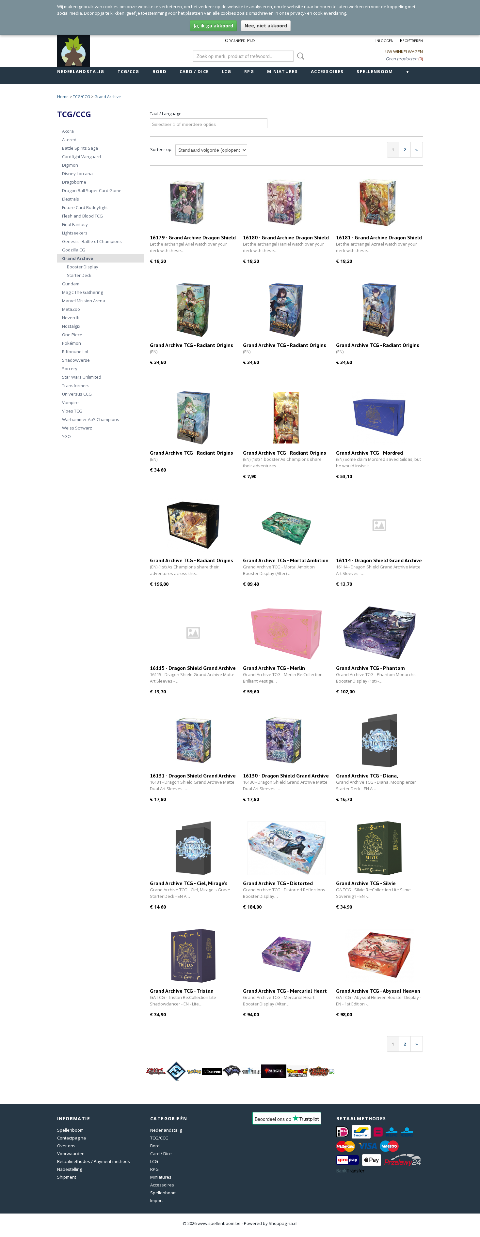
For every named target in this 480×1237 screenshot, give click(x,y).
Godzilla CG (73, 250)
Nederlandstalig (80, 71)
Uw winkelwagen (404, 51)
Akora (68, 131)
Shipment (66, 1177)
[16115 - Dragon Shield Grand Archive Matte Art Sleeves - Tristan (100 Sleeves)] (193, 633)
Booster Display (82, 267)
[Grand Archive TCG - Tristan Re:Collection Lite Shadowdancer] (193, 956)
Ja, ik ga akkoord (213, 26)
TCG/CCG (128, 71)
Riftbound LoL (75, 352)
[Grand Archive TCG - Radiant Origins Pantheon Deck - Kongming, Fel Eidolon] (193, 310)
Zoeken (299, 56)
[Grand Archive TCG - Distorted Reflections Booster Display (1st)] (286, 848)
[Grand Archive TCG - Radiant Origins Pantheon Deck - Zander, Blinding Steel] (379, 310)
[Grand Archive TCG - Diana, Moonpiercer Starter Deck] (379, 740)
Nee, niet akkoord (266, 26)
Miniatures (282, 71)
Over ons (66, 1146)
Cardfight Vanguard (81, 156)
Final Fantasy (75, 224)
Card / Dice (194, 71)
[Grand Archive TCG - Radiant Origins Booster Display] (193, 525)
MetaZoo (71, 309)
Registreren (411, 40)
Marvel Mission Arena (83, 301)
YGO (66, 436)
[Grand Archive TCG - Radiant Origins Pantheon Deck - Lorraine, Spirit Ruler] (193, 418)
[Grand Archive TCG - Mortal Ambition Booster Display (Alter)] (286, 525)
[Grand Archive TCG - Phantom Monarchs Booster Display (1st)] (379, 633)
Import (156, 1200)
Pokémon (71, 343)
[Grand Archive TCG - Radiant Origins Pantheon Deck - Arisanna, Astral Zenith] (286, 310)
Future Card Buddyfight (85, 207)
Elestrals (70, 199)
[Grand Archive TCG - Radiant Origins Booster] (286, 418)
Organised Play (240, 40)
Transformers (75, 385)
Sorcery (69, 368)
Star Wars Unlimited (81, 377)
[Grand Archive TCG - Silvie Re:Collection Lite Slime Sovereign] (379, 848)
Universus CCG (77, 394)
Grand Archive (107, 96)
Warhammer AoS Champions (90, 419)
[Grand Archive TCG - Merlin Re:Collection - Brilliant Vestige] (286, 633)
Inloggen (384, 40)
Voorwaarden (71, 1153)
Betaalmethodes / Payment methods (93, 1161)
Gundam (70, 284)
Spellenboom (375, 71)
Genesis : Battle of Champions (92, 241)
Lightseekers (75, 233)
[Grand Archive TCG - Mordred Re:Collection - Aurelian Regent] (379, 418)
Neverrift (71, 318)
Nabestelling (69, 1169)
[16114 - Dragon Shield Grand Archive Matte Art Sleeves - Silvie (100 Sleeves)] (379, 525)
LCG (226, 71)
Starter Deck (79, 275)
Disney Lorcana (77, 173)
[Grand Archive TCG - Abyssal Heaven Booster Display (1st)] (379, 956)
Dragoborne (74, 182)
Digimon (70, 165)
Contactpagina (71, 1138)
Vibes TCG (72, 411)
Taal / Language (166, 113)
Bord (159, 71)
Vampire (70, 402)
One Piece (72, 335)
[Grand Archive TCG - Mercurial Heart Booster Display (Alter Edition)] (286, 956)
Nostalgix (71, 326)
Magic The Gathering (82, 292)
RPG (249, 71)
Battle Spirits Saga (80, 148)
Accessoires (327, 71)
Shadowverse (76, 360)
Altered (69, 140)
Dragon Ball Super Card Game (91, 190)
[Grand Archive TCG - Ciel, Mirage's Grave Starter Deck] (193, 848)
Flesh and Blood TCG (82, 216)
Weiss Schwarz (77, 428)
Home (63, 96)
